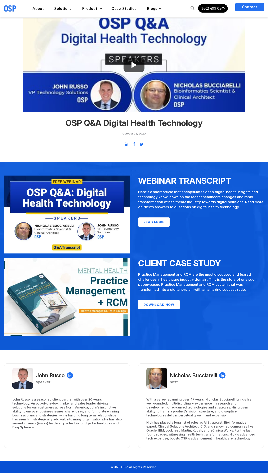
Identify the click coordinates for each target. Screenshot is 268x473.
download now (158, 305)
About (38, 8)
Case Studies (124, 8)
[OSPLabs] (10, 8)
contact (249, 7)
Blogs (152, 8)
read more (153, 222)
